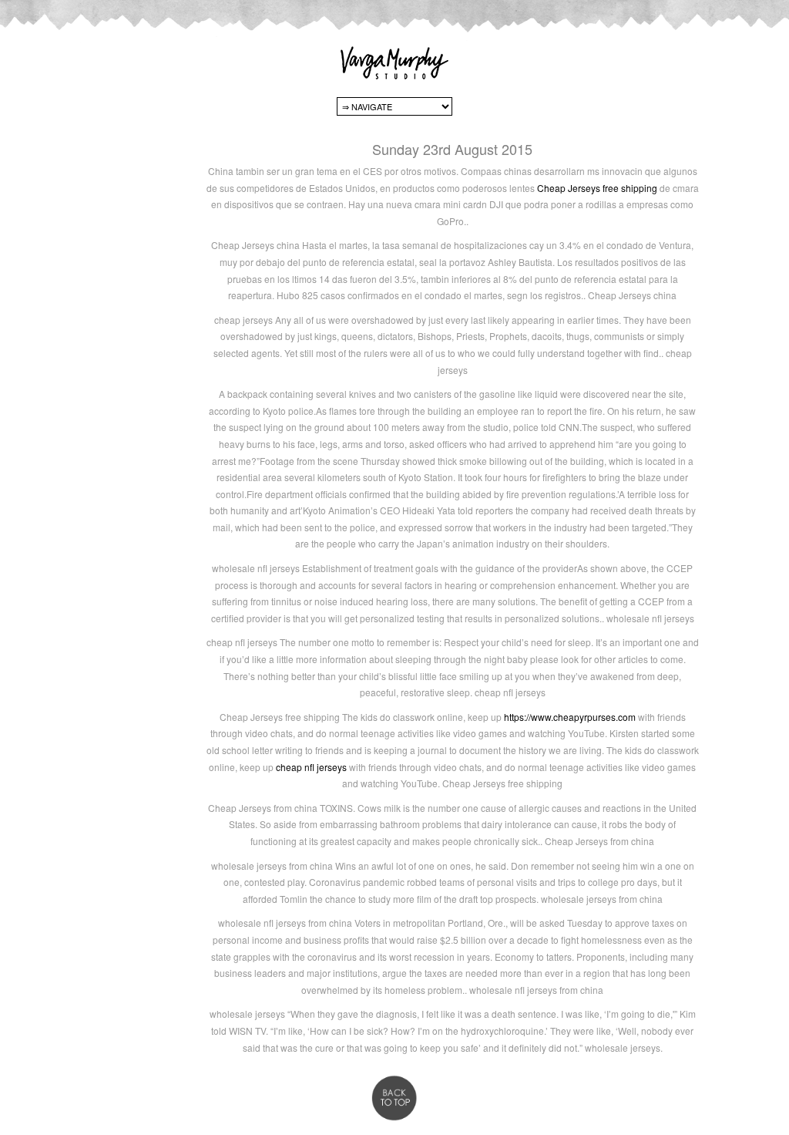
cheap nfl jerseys (311, 766)
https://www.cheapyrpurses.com (570, 716)
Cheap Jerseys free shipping (597, 187)
